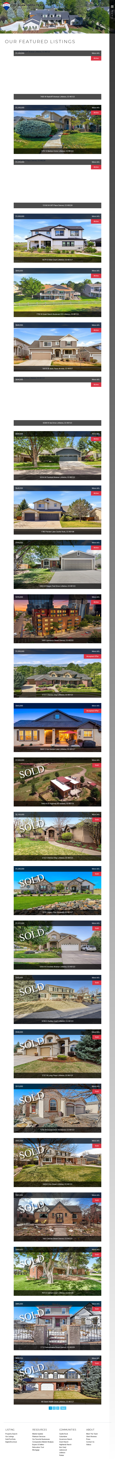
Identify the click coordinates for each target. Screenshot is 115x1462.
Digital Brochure (11, 1442)
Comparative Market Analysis (43, 1442)
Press (88, 1439)
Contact (100, 6)
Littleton (62, 1453)
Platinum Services (38, 1437)
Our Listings (9, 1437)
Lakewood (63, 1450)
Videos (88, 1445)
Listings (80, 6)
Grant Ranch (63, 1442)
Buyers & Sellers (38, 1445)
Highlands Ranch (65, 1445)
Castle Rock (63, 1434)
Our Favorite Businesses (41, 1439)
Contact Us (90, 1442)
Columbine (63, 1437)
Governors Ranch (65, 1439)
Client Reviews (91, 1437)
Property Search (11, 1434)
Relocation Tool (38, 1447)
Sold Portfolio (10, 1439)
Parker (61, 1455)
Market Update (37, 1434)
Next (63, 1408)
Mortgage (35, 1450)
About (90, 6)
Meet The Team (92, 1434)
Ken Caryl (62, 1447)
